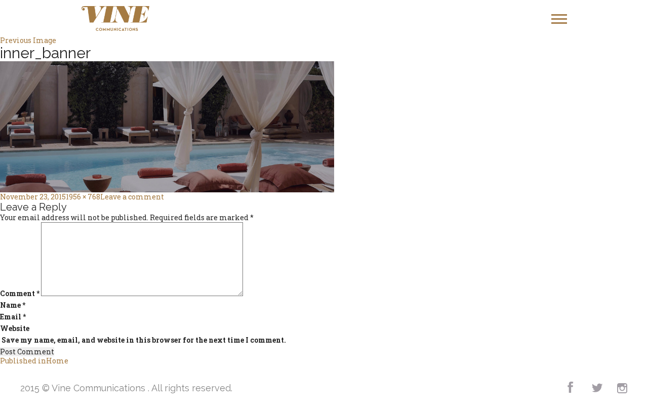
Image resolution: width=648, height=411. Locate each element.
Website (14, 328)
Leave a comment (132, 196)
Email (13, 316)
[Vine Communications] (116, 18)
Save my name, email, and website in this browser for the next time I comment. (144, 340)
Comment (19, 293)
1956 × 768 (83, 196)
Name (12, 305)
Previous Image (28, 40)
